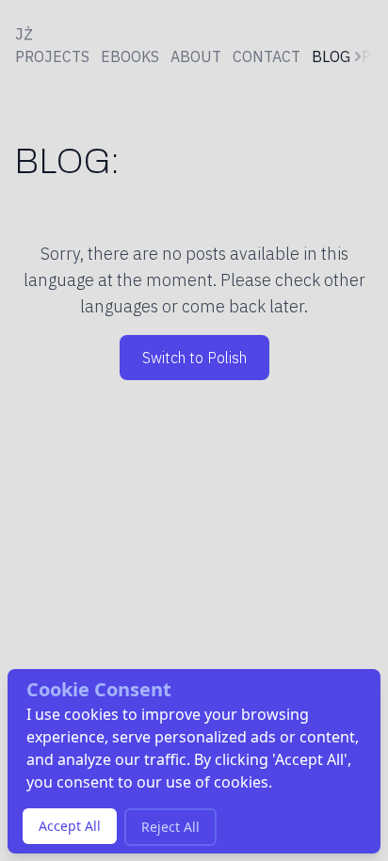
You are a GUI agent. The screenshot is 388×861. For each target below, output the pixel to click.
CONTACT (266, 56)
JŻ (24, 33)
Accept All (70, 826)
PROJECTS (52, 56)
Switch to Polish (194, 357)
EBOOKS (130, 56)
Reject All (170, 827)
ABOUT (195, 56)
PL (370, 56)
